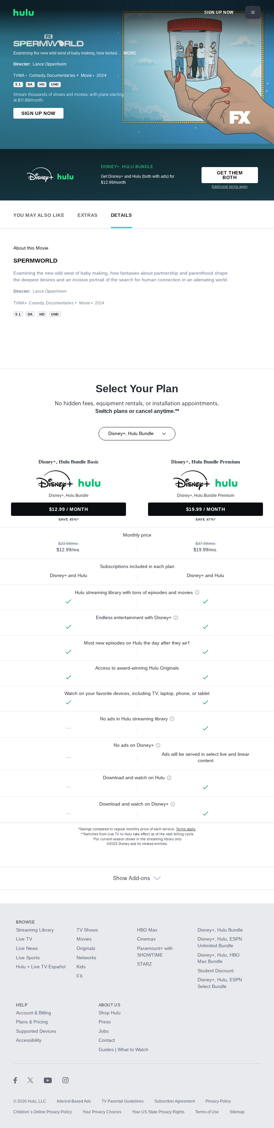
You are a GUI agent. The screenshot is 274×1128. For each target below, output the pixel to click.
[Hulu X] (36, 1080)
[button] (38, 214)
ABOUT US (110, 1005)
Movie (86, 76)
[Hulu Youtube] (53, 1080)
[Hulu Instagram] (65, 1080)
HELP (21, 1005)
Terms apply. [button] (186, 829)
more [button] (130, 53)
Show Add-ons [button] (131, 878)
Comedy (37, 76)
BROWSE (25, 922)
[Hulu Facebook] (20, 1080)
